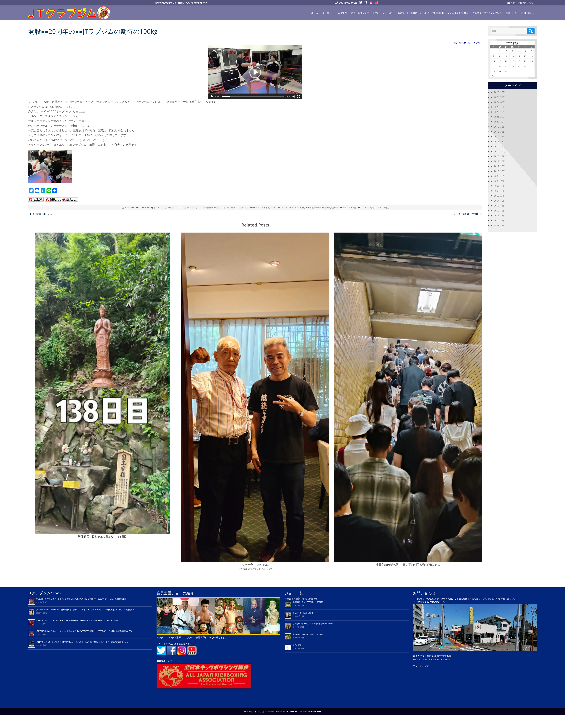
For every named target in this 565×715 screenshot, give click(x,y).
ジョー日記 (387, 12)
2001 (496, 215)
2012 (496, 161)
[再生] (212, 96)
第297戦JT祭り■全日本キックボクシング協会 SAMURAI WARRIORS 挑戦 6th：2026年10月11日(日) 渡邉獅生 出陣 (81, 599)
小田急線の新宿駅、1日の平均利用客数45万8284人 (313, 623)
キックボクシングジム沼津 (177, 207)
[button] (255, 72)
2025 (496, 97)
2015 (496, 146)
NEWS (375, 12)
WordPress (315, 711)
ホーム (314, 12)
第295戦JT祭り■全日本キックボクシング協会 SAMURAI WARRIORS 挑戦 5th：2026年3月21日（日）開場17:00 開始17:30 (84, 631)
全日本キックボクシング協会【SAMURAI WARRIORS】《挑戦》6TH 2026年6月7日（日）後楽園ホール (77, 620)
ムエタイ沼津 (263, 207)
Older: (464, 214)
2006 (496, 190)
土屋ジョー (129, 207)
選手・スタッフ (359, 12)
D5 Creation (291, 711)
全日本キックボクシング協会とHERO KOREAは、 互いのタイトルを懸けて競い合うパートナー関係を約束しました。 (82, 642)
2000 (496, 220)
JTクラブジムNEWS (44, 592)
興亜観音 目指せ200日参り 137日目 (309, 634)
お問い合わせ (528, 12)
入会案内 (342, 12)
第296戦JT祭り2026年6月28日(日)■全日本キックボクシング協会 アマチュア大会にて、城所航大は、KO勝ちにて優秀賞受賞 (85, 609)
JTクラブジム (159, 207)
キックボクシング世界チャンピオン (205, 207)
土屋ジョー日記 (349, 207)
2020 (496, 121)
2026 (496, 92)
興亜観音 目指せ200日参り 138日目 (309, 602)
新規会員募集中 (331, 207)
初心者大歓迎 (307, 207)
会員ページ (511, 12)
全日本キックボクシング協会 (487, 12)
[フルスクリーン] (298, 96)
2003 (496, 205)
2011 (496, 166)
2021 (496, 116)
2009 (496, 176)
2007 (496, 185)
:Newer (42, 214)
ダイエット (327, 12)
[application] (255, 72)
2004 (496, 200)
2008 (496, 181)
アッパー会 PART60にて (303, 613)
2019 (496, 126)
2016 (496, 141)
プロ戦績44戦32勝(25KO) (246, 207)
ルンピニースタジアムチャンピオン (285, 207)
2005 (496, 195)
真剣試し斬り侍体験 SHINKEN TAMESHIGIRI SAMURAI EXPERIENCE (433, 12)
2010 (496, 171)
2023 (496, 106)
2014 (496, 151)
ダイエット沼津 (228, 207)
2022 (496, 111)
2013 (496, 156)
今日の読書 (297, 645)
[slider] (253, 96)
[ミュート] (293, 96)
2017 (496, 136)
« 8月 (493, 75)
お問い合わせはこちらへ (523, 2)
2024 (496, 102)
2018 (496, 131)
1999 (496, 225)
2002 (496, 210)
